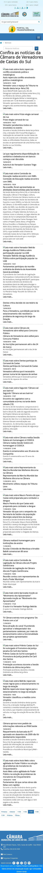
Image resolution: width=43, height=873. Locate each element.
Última (17, 815)
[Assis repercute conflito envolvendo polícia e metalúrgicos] (21, 72)
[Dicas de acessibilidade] (15, 8)
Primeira (4, 812)
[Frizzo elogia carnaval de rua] (21, 115)
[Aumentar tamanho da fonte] (25, 8)
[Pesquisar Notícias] (39, 22)
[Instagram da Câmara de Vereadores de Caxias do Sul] (21, 863)
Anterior (12, 812)
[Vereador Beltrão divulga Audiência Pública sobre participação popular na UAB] (21, 250)
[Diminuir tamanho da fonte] (20, 8)
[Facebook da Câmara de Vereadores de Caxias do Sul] (13, 863)
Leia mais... (8, 108)
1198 (36, 812)
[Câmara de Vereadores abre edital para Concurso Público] (21, 331)
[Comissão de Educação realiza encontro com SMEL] (21, 175)
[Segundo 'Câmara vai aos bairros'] (21, 389)
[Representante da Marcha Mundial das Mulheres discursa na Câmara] (21, 470)
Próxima (10, 815)
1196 (25, 812)
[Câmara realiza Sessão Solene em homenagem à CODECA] (21, 439)
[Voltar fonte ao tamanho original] (22, 8)
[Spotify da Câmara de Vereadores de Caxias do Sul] (29, 863)
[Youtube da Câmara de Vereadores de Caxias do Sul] (25, 863)
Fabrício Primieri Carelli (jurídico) (27, 866)
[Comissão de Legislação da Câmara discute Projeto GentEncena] (21, 563)
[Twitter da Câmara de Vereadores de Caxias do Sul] (17, 863)
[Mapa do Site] (18, 8)
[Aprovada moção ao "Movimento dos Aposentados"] (21, 594)
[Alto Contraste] (27, 8)
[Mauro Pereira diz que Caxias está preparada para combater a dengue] (21, 498)
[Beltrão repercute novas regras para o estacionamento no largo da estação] (21, 684)
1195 (19, 812)
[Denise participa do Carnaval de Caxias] (21, 362)
